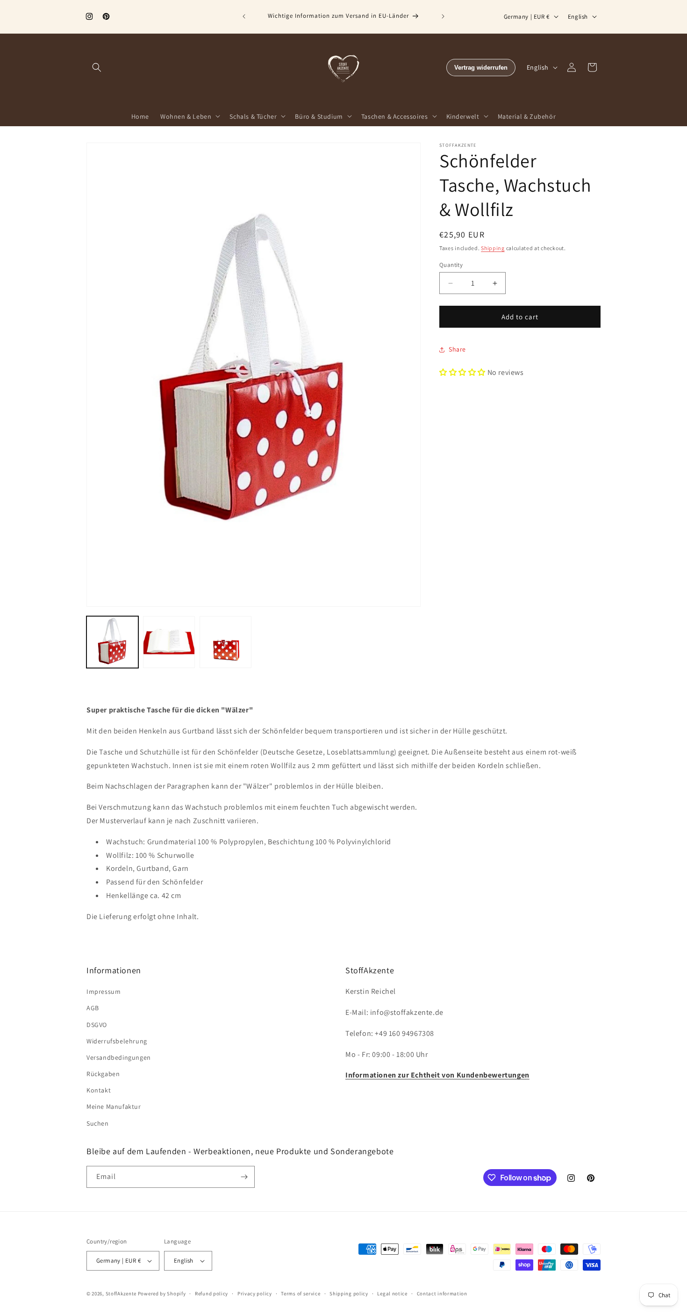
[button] (96, 67)
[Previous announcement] (244, 16)
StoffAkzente (121, 1293)
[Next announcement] (443, 16)
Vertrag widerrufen (481, 67)
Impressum (103, 991)
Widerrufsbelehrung (116, 1041)
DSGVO (96, 1024)
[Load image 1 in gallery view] (112, 642)
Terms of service (300, 1293)
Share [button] (457, 349)
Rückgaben (103, 1074)
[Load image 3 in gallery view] (225, 642)
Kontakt (98, 1090)
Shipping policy (348, 1293)
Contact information (442, 1293)
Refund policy (211, 1293)
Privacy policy (254, 1293)
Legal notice (392, 1293)
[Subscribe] (244, 1177)
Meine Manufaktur (113, 1106)
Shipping (493, 248)
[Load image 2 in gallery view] (169, 642)
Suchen (97, 1123)
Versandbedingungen (118, 1057)
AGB (92, 1008)
